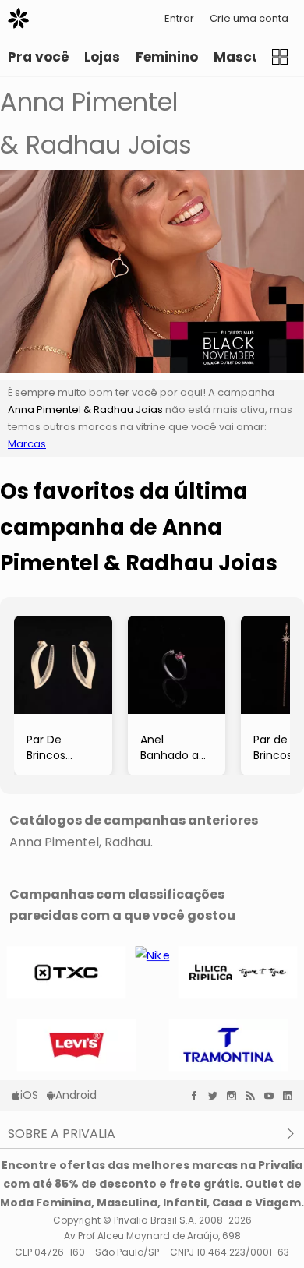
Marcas (27, 443)
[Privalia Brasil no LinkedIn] (291, 1095)
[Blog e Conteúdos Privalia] (254, 1095)
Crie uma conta (249, 18)
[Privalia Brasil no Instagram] (235, 1095)
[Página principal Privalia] (18, 18)
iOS (29, 1095)
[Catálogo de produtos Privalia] (280, 56)
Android (76, 1095)
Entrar (179, 18)
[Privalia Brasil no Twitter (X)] (216, 1095)
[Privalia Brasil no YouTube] (272, 1095)
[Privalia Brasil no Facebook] (198, 1095)
